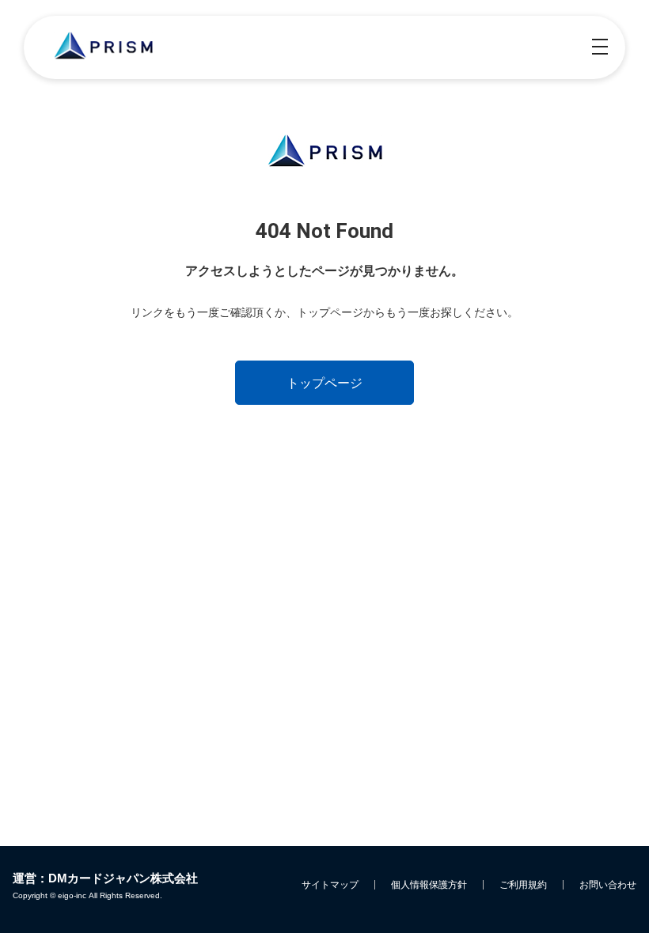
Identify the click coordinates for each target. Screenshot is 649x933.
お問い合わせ (607, 885)
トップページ (324, 383)
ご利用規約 (523, 885)
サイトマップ (330, 885)
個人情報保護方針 (429, 885)
